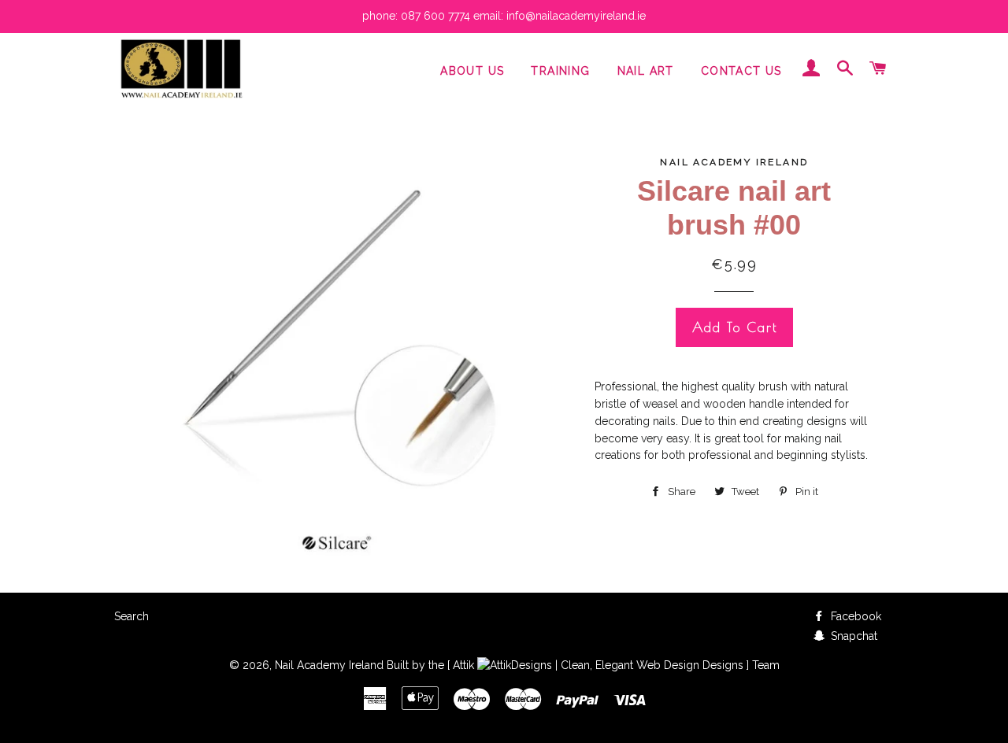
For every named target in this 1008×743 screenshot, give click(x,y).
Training (560, 71)
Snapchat (852, 636)
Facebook (854, 616)
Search (131, 616)
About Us (472, 71)
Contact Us (741, 71)
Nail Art (645, 71)
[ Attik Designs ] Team (613, 665)
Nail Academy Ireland (329, 665)
